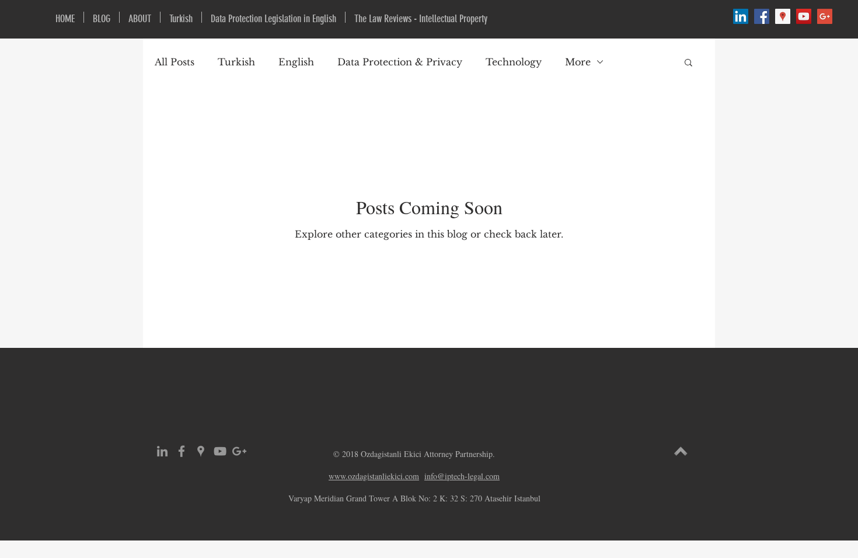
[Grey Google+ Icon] (239, 451)
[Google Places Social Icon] (782, 16)
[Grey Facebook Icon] (181, 451)
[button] (688, 63)
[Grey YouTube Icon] (220, 451)
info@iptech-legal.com (462, 476)
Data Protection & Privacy (399, 62)
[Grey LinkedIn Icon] (162, 451)
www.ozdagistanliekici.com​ (374, 476)
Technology (514, 62)
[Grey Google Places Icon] (200, 451)
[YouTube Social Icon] (803, 16)
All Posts (174, 62)
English (296, 62)
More (578, 62)
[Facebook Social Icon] (761, 16)
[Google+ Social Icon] (824, 16)
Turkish (236, 62)
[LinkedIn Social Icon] (740, 16)
